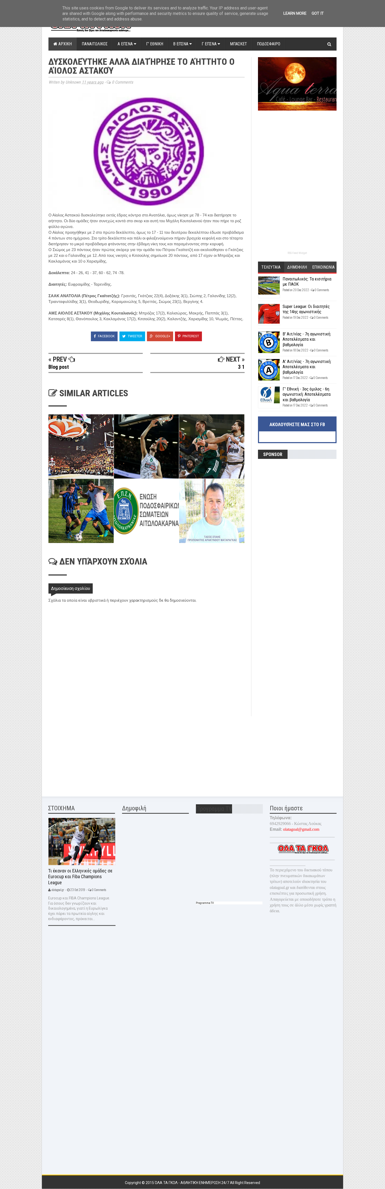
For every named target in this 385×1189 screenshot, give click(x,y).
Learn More (294, 13)
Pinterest (190, 336)
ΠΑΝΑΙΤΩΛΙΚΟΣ (95, 43)
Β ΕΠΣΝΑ (181, 43)
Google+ (162, 336)
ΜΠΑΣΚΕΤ (238, 43)
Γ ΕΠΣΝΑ (210, 43)
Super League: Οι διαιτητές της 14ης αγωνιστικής (306, 309)
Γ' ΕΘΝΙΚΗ (154, 43)
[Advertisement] (87, 753)
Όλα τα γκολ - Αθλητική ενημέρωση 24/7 (192, 1183)
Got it (318, 13)
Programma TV (205, 903)
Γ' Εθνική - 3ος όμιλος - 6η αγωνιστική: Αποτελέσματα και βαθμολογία (307, 394)
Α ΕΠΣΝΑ (126, 43)
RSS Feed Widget (297, 253)
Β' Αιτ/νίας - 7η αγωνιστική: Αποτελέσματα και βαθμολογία (307, 339)
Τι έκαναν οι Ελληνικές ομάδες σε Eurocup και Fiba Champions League (80, 876)
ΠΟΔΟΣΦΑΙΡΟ (268, 43)
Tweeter (134, 336)
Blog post (58, 367)
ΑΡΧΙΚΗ (64, 43)
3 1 (241, 367)
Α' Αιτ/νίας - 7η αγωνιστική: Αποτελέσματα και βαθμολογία (307, 367)
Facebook (106, 336)
